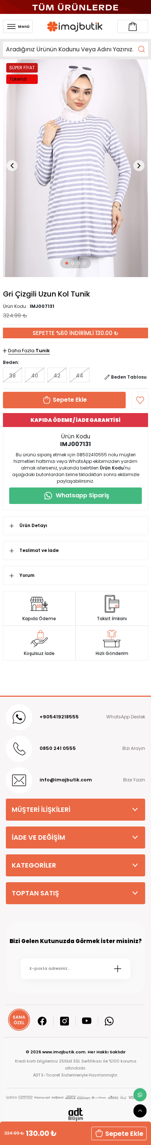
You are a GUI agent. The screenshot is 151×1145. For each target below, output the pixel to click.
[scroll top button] (140, 1111)
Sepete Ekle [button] (124, 1133)
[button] (66, 263)
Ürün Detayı (33, 525)
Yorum (26, 575)
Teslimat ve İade (39, 550)
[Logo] (75, 26)
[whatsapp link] (140, 1094)
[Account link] (132, 26)
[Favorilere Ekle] (140, 400)
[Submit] (118, 968)
